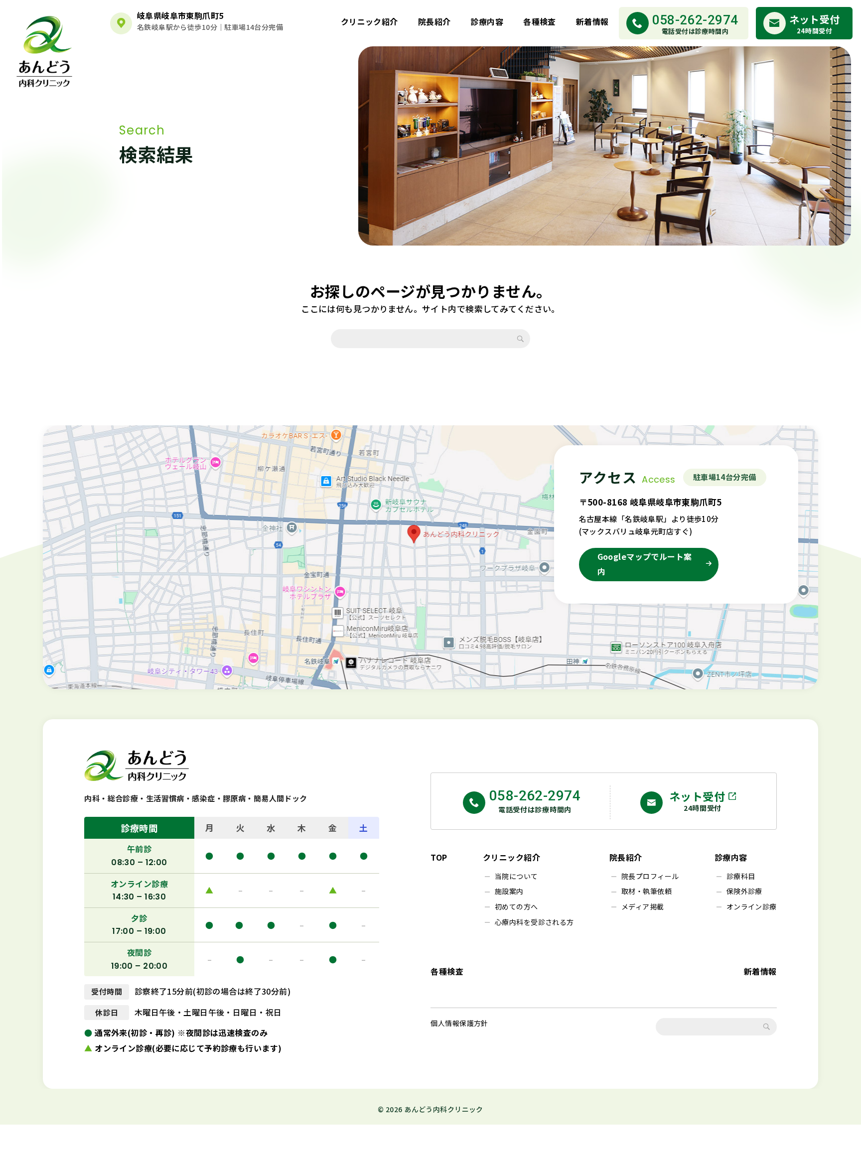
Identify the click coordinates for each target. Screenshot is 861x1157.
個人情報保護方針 (459, 1023)
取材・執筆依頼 (646, 891)
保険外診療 (744, 891)
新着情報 (592, 21)
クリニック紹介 (369, 21)
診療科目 (740, 876)
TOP (438, 857)
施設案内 (509, 891)
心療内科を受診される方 (534, 922)
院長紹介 (434, 21)
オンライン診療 (751, 906)
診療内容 (486, 21)
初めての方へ (516, 906)
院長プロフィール (650, 876)
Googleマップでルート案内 (644, 564)
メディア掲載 (642, 906)
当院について (516, 876)
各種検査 (539, 21)
